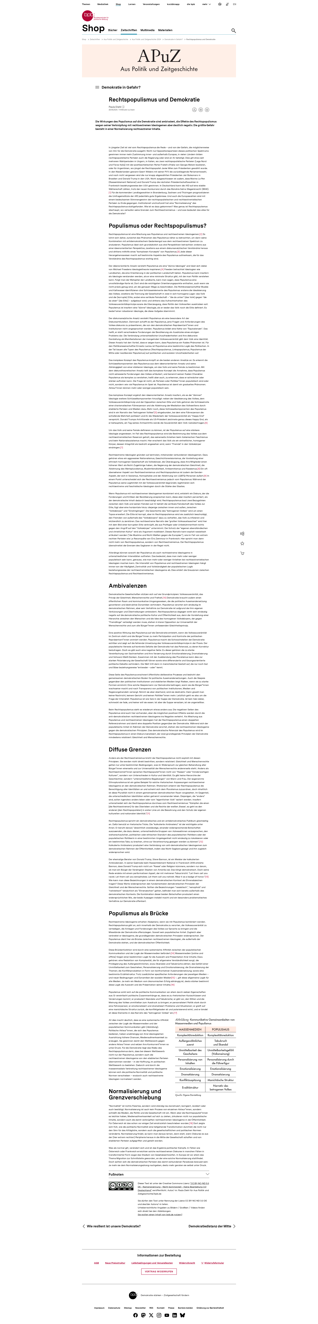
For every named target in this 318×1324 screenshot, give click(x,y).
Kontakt (160, 1308)
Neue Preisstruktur (115, 1263)
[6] (206, 423)
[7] (121, 447)
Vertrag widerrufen (159, 1271)
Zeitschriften (95, 39)
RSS (151, 1308)
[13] (207, 876)
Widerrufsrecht (187, 1263)
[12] (201, 841)
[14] (173, 953)
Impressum (99, 1308)
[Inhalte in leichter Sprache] (219, 4)
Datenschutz (114, 1308)
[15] (173, 977)
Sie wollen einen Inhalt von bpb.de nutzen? (160, 1214)
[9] (205, 475)
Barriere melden (185, 1308)
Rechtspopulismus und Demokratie (200, 39)
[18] (191, 1123)
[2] (200, 234)
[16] (173, 984)
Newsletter (140, 1308)
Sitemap (128, 1308)
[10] (164, 597)
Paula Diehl (117, 107)
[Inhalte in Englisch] (234, 4)
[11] (148, 813)
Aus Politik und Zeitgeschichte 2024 (146, 39)
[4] (162, 269)
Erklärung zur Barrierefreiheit (210, 1308)
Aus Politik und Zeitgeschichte (116, 39)
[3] (178, 251)
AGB (96, 1263)
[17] (175, 1013)
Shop (84, 39)
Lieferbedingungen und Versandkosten (152, 1263)
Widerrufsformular (214, 1263)
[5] (155, 412)
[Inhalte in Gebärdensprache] (227, 4)
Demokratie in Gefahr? (173, 39)
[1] (110, 192)
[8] (198, 468)
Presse (171, 1308)
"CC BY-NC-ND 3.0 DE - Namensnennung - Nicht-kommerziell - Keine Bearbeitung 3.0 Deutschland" (173, 1187)
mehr (206, 4)
